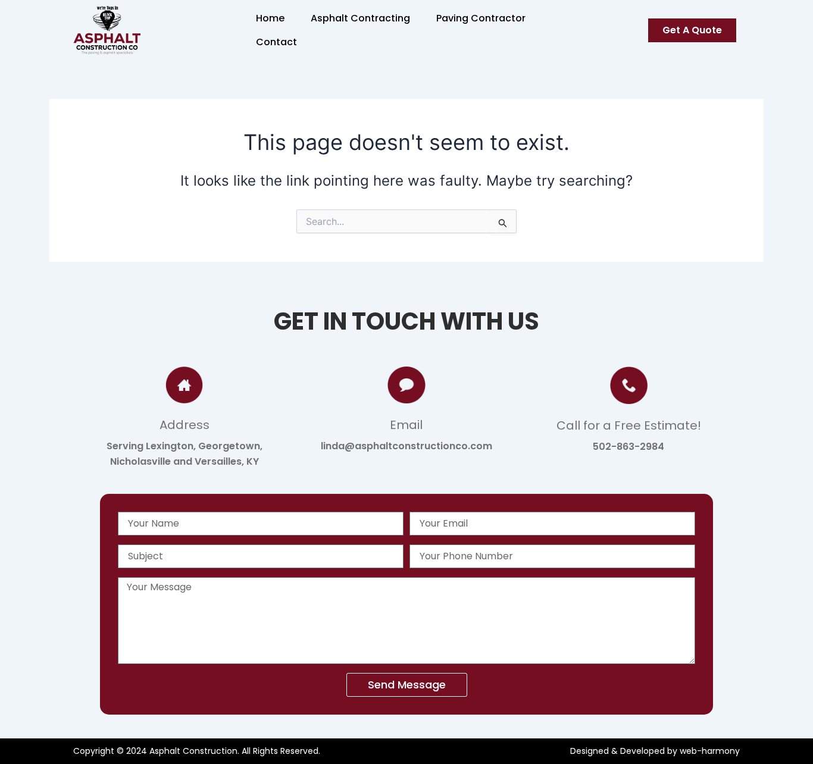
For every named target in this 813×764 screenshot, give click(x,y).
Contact (276, 42)
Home (270, 18)
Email (406, 425)
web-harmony (710, 751)
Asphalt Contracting (360, 18)
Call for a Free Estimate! (628, 425)
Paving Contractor (481, 18)
